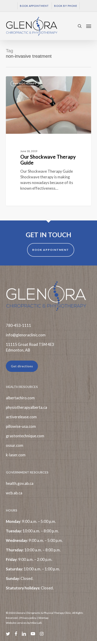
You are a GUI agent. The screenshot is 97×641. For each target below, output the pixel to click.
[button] (88, 26)
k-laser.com (15, 454)
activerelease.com (21, 416)
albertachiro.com (20, 397)
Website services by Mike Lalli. (24, 622)
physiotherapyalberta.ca (26, 407)
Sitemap (43, 617)
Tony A (19, 81)
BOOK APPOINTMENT (50, 249)
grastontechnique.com (25, 435)
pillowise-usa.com (21, 426)
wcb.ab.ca (14, 492)
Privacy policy (28, 617)
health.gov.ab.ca (19, 483)
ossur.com (14, 445)
